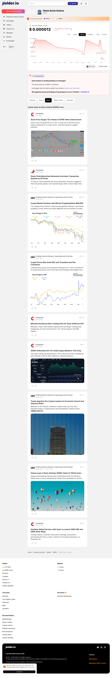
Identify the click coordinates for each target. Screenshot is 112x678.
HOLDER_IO (85, 92)
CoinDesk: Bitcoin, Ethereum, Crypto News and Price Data (54, 197)
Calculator (70, 100)
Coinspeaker (40, 113)
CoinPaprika (39, 170)
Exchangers (10, 41)
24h (69, 34)
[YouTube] (97, 647)
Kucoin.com (68, 88)
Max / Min (91, 66)
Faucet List (10, 29)
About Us (5, 579)
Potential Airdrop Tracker (15, 17)
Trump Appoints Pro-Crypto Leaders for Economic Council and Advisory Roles (57, 402)
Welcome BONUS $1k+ (14, 11)
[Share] (35, 160)
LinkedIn (5, 576)
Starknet (5, 596)
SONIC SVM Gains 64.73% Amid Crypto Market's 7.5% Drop (56, 351)
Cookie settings (7, 638)
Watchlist (9, 33)
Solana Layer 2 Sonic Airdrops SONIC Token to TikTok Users (56, 473)
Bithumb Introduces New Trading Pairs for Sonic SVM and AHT (57, 324)
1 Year (97, 34)
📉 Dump (60, 570)
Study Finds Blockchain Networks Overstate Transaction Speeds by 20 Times (55, 177)
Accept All (19, 671)
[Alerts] (81, 4)
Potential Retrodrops (64, 596)
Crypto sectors (7, 625)
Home (29, 552)
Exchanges (10, 21)
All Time (104, 34)
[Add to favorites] (32, 160)
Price (41, 100)
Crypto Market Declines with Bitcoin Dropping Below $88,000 (57, 203)
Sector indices (7, 622)
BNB (3, 605)
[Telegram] (101, 647)
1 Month (82, 34)
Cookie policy (7, 635)
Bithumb (34, 327)
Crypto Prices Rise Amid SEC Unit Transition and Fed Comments (53, 263)
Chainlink (5, 608)
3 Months (90, 34)
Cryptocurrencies (39, 552)
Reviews (5, 573)
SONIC (33, 478)
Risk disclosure (7, 631)
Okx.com (76, 88)
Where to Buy (58, 100)
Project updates (7, 586)
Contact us (6, 582)
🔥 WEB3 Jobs (7, 570)
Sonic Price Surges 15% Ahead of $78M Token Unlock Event (56, 120)
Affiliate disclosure (8, 628)
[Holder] (11, 647)
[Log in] (86, 4)
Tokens (8, 25)
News (48, 100)
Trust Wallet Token (8, 599)
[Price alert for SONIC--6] (34, 11)
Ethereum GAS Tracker (97, 663)
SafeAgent (93, 659)
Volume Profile (103, 66)
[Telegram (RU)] (104, 647)
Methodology (6, 619)
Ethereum (5, 602)
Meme (49, 552)
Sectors (9, 37)
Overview (32, 100)
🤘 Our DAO (6, 567)
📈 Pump (60, 567)
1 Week (75, 34)
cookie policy (31, 667)
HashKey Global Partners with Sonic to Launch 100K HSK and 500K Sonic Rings (57, 530)
